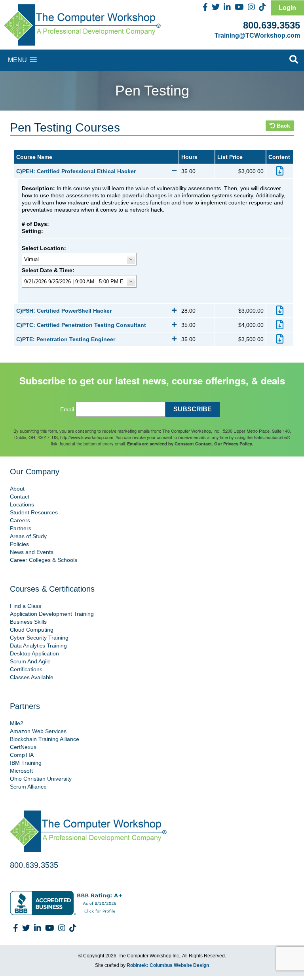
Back (282, 125)
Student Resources (34, 512)
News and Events (31, 552)
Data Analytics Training (38, 645)
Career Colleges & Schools (43, 560)
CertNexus (23, 747)
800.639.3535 (271, 25)
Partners (20, 528)
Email (67, 409)
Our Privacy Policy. (233, 444)
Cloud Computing (31, 629)
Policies (19, 544)
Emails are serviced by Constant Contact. (170, 444)
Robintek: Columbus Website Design (168, 965)
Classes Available (31, 677)
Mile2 (16, 723)
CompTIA (22, 755)
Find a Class (25, 606)
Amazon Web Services (38, 731)
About (17, 488)
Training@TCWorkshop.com (257, 35)
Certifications (26, 669)
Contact (19, 496)
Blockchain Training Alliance (44, 739)
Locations (22, 504)
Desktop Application (34, 653)
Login (287, 7)
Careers (20, 520)
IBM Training (26, 763)
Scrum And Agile (30, 661)
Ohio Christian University (41, 778)
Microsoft (21, 771)
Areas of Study (28, 536)
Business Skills (28, 622)
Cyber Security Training (39, 637)
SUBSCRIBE (192, 409)
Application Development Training (52, 614)
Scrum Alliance (28, 786)
